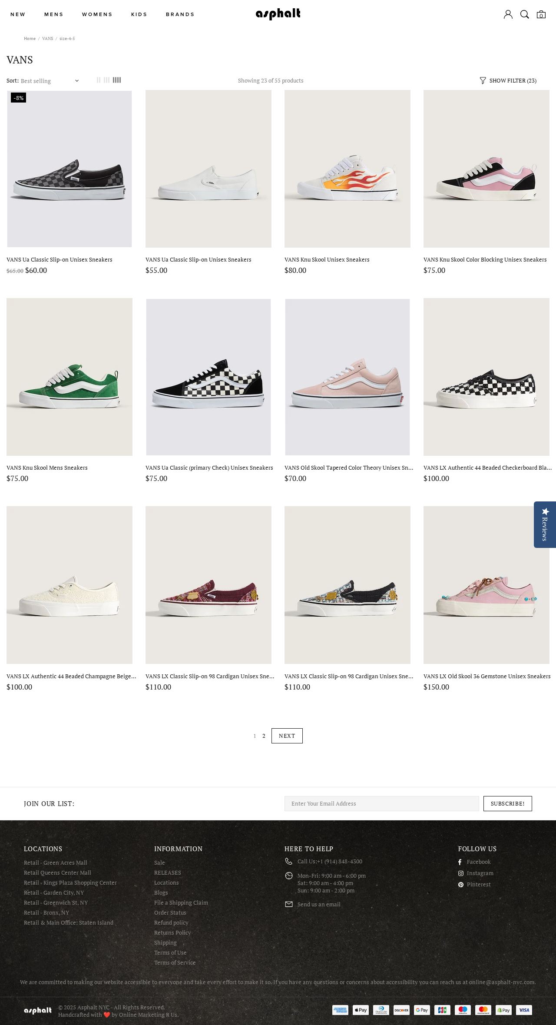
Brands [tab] (180, 14)
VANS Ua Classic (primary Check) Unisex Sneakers (209, 467)
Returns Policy (172, 932)
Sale (159, 862)
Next (287, 736)
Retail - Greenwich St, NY (56, 902)
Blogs (161, 892)
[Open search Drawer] (524, 14)
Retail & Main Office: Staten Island (68, 922)
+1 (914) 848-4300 (339, 861)
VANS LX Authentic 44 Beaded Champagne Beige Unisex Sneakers (72, 676)
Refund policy (171, 922)
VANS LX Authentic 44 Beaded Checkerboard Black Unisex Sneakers (489, 467)
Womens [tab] (97, 14)
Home (30, 38)
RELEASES (167, 872)
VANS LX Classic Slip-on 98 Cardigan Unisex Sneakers (211, 676)
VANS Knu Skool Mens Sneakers (47, 467)
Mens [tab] (54, 14)
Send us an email (319, 904)
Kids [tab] (139, 14)
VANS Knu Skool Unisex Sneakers (327, 259)
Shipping (165, 942)
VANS (47, 38)
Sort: (13, 80)
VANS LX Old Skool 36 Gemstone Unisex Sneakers (487, 676)
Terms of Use (170, 952)
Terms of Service (175, 962)
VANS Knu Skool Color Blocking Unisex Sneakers (485, 259)
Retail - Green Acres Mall (55, 862)
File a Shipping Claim (181, 902)
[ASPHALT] (278, 14)
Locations (166, 882)
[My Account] (508, 14)
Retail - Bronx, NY (46, 912)
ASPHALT (38, 1011)
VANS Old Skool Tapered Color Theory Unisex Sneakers (350, 467)
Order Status (170, 912)
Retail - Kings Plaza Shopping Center (70, 882)
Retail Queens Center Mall (57, 872)
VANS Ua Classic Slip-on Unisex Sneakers (60, 259)
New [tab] (18, 14)
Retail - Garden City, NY (54, 892)
